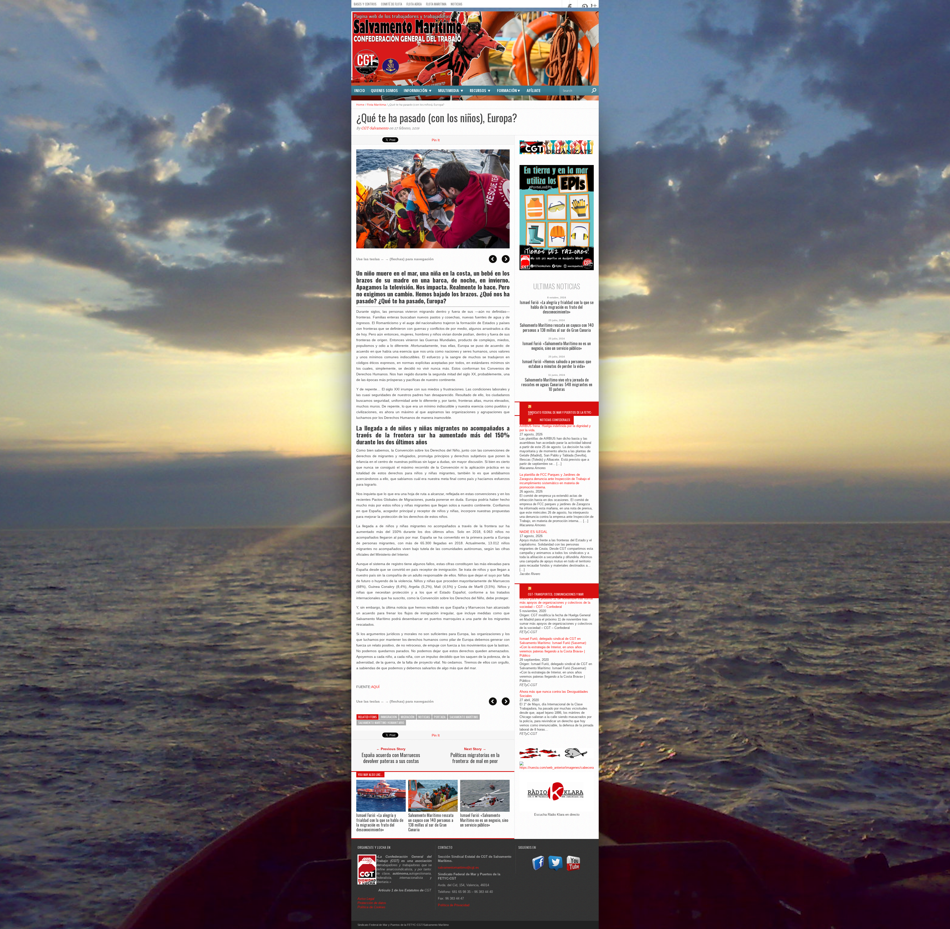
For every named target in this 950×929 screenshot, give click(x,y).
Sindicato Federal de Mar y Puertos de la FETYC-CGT (560, 413)
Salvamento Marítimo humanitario (381, 722)
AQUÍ (375, 687)
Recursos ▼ (480, 90)
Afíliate (534, 90)
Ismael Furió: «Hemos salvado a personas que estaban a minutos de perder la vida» (556, 364)
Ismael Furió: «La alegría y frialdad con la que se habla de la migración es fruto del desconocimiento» (379, 822)
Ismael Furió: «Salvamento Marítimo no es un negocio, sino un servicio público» (484, 820)
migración (407, 717)
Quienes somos (384, 90)
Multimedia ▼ (451, 90)
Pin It (436, 140)
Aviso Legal (366, 899)
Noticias (456, 3)
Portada (440, 717)
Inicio (359, 90)
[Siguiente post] (506, 259)
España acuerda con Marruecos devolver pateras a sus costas (391, 758)
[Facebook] (537, 871)
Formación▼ (509, 90)
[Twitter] (555, 871)
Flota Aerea (414, 3)
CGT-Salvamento (374, 128)
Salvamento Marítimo (464, 717)
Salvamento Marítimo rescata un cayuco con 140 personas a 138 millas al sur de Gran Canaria (430, 822)
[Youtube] (573, 871)
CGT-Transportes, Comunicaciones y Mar (556, 594)
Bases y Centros (365, 3)
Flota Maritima (436, 3)
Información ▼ (418, 90)
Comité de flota (391, 3)
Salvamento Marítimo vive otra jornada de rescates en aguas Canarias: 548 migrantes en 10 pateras (556, 385)
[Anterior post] (493, 259)
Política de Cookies (371, 907)
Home (360, 104)
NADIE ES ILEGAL (533, 532)
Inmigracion (389, 717)
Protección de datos (371, 903)
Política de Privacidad (453, 905)
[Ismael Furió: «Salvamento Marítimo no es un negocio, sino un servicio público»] (485, 811)
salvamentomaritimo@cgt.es (458, 867)
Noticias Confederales (555, 420)
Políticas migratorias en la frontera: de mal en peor (475, 758)
